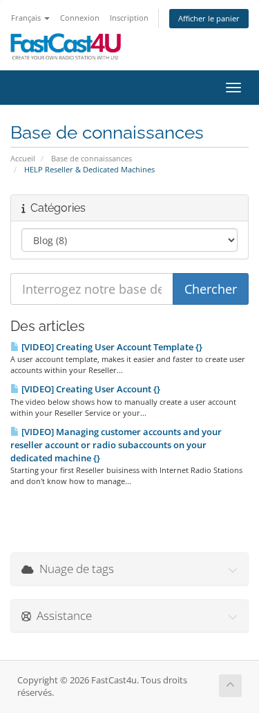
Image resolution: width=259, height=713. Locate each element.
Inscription (129, 17)
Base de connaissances (91, 158)
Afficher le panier (209, 18)
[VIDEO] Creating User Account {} (89, 389)
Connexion (79, 17)
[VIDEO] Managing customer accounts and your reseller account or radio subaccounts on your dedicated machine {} (116, 444)
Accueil (22, 158)
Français (27, 17)
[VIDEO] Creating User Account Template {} (110, 347)
